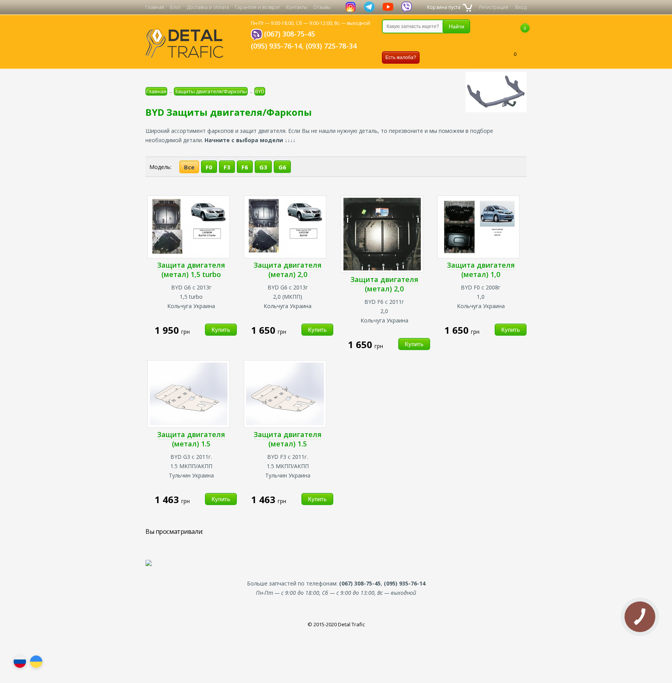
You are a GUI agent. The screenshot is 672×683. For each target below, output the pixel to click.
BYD (259, 91)
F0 (209, 167)
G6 (282, 167)
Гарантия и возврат (257, 7)
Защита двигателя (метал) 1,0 (481, 269)
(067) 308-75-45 (289, 33)
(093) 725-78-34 (331, 46)
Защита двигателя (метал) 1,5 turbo (191, 269)
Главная (154, 7)
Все (189, 167)
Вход (521, 7)
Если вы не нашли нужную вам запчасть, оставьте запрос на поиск (423, 42)
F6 (245, 167)
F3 (227, 167)
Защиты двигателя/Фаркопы (211, 91)
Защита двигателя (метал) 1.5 (191, 439)
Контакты (296, 7)
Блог (175, 7)
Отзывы (322, 7)
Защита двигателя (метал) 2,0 (288, 269)
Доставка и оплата (208, 7)
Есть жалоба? (400, 57)
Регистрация (493, 7)
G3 (263, 167)
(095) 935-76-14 (276, 46)
